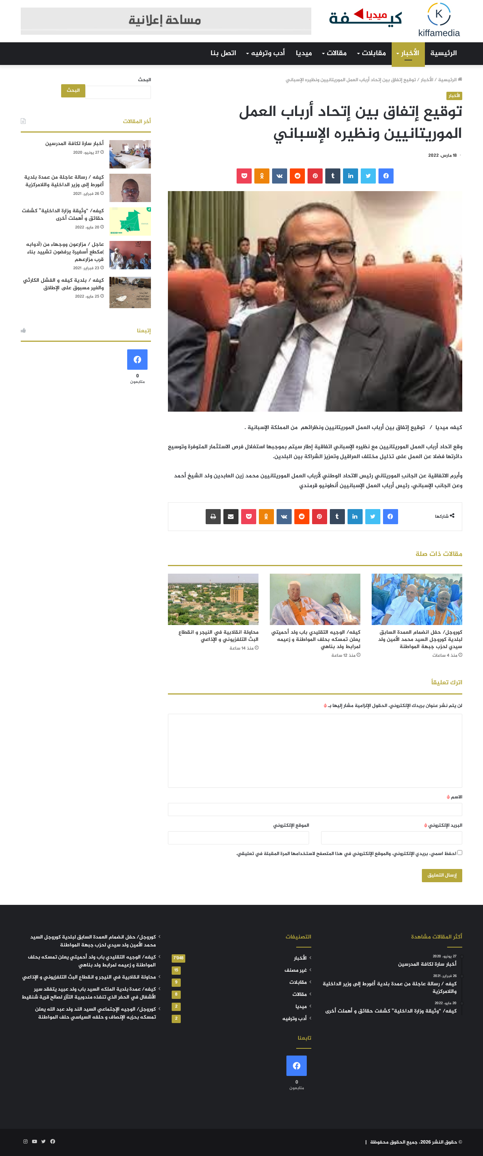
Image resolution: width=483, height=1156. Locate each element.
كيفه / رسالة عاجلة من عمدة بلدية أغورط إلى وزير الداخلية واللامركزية (64, 181)
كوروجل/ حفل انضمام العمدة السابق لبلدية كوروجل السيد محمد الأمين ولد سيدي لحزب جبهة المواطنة (420, 639)
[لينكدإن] (350, 176)
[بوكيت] (244, 176)
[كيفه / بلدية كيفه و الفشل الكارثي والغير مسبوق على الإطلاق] (130, 292)
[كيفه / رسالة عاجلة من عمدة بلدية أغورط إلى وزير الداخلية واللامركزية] (130, 188)
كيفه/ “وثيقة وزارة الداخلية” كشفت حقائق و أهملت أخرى (63, 215)
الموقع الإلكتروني (291, 825)
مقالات (337, 53)
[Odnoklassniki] (261, 176)
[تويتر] (368, 176)
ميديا (304, 53)
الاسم (454, 797)
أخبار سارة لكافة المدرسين (74, 143)
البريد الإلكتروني (443, 825)
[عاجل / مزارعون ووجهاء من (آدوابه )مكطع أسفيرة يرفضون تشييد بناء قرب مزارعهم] (130, 255)
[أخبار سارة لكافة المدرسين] (130, 154)
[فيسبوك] (386, 176)
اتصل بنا (223, 53)
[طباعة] (213, 516)
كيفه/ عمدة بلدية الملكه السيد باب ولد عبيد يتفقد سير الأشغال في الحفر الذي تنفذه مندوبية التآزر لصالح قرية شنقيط (89, 993)
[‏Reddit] (297, 176)
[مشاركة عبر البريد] (230, 516)
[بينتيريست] (315, 176)
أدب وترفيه (268, 53)
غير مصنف (296, 970)
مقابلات (374, 53)
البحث (144, 80)
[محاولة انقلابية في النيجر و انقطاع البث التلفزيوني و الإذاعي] (213, 599)
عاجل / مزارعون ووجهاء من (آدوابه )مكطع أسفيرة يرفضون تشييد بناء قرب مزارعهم (65, 252)
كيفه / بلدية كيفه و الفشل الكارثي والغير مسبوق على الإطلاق (63, 284)
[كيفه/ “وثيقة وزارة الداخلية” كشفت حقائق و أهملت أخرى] (130, 221)
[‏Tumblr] (332, 176)
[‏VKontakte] (279, 176)
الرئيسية (443, 53)
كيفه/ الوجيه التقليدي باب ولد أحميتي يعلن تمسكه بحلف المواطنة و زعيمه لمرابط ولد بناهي (315, 639)
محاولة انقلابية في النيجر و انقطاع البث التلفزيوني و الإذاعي (218, 636)
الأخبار (410, 53)
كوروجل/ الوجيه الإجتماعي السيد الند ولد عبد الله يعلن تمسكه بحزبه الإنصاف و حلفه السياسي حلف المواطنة (95, 1013)
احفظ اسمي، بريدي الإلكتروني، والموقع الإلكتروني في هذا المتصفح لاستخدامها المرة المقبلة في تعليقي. (346, 854)
